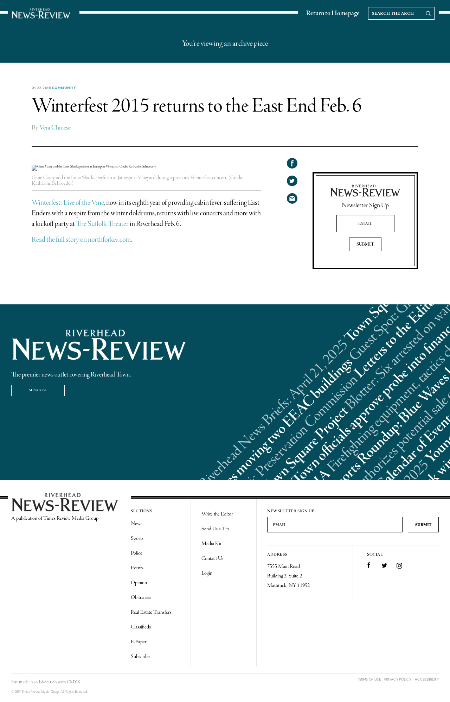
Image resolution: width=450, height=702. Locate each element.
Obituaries (141, 597)
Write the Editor (217, 514)
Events (137, 567)
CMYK (74, 682)
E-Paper (139, 641)
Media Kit (211, 543)
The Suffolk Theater (102, 224)
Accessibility (427, 679)
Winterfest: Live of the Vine (68, 203)
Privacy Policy (397, 679)
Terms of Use (369, 679)
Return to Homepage (333, 13)
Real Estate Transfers (151, 612)
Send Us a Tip (215, 528)
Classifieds (141, 627)
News (136, 523)
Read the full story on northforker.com (81, 240)
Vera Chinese (55, 128)
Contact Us (212, 558)
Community (64, 88)
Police (136, 553)
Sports (137, 538)
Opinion (139, 582)
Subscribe (38, 390)
